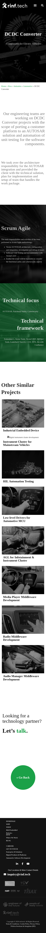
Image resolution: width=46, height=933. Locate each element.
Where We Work (12, 838)
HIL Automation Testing (18, 481)
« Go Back (23, 777)
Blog (8, 841)
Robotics (9, 833)
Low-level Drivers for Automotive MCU (16, 519)
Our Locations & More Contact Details (23, 870)
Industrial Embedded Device (21, 430)
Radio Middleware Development (15, 638)
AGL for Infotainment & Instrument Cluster (18, 559)
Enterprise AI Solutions (14, 852)
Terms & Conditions (12, 924)
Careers (10, 846)
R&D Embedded (11, 830)
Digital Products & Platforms (16, 855)
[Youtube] (28, 863)
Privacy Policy (35, 924)
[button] (35, 5)
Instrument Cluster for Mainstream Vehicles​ (17, 443)
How (10, 86)
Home (3, 86)
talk (21, 730)
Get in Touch (12, 849)
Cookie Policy (24, 924)
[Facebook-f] (22, 863)
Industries (17, 86)
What (8, 827)
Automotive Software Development (18, 858)
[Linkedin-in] (17, 863)
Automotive (27, 86)
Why (8, 824)
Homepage (10, 821)
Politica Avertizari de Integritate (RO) (23, 926)
